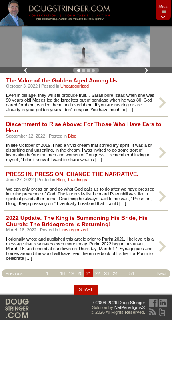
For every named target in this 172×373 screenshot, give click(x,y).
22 (97, 273)
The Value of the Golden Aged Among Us (61, 80)
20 (80, 273)
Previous (25, 70)
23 (106, 273)
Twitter (162, 312)
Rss (152, 311)
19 (71, 273)
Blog (72, 136)
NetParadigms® (129, 307)
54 (131, 273)
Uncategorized (74, 86)
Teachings (77, 179)
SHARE (86, 289)
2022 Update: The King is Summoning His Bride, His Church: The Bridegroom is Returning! (77, 221)
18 (62, 273)
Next (146, 70)
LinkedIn (163, 303)
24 (115, 273)
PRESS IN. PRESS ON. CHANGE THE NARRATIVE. (72, 174)
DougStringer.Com (17, 308)
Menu (163, 6)
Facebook (153, 303)
